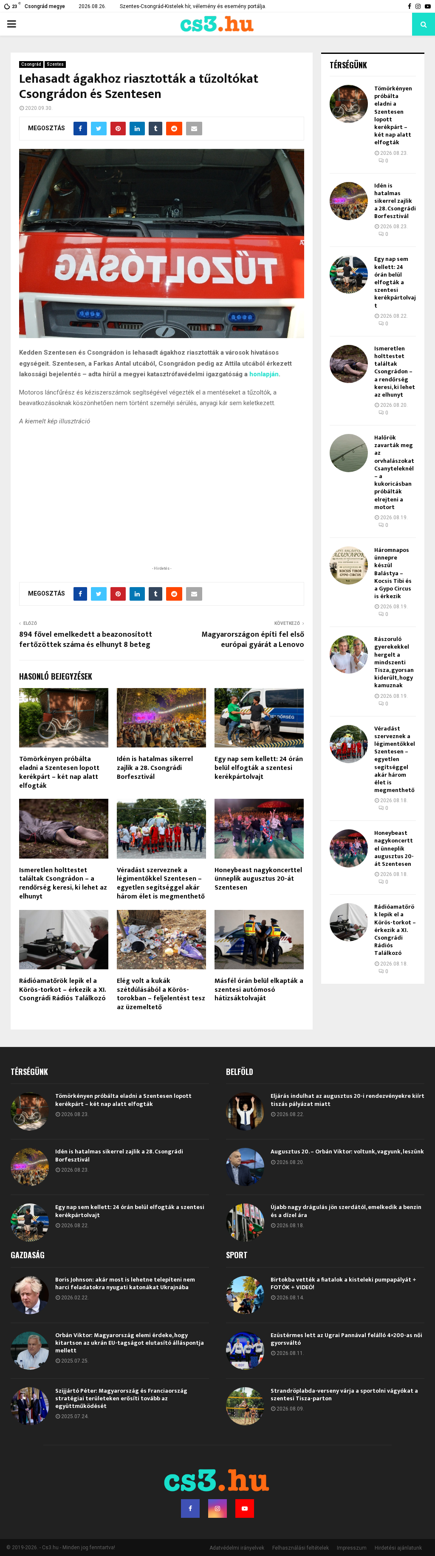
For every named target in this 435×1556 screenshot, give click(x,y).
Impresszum (352, 1548)
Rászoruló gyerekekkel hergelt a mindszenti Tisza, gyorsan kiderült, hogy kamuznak (394, 662)
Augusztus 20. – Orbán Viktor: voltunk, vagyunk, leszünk (347, 1151)
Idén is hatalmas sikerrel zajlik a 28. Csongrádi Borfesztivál (155, 768)
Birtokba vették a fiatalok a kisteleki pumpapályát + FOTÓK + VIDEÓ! (343, 1283)
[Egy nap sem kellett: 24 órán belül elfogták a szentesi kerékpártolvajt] (349, 274)
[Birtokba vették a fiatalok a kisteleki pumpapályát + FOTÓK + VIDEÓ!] (245, 1295)
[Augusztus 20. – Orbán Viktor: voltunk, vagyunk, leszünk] (245, 1167)
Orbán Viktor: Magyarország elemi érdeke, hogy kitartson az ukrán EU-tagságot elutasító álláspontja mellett (129, 1342)
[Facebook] (190, 1508)
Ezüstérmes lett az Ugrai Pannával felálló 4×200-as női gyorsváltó (346, 1339)
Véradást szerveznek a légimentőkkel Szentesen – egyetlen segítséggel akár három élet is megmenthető (161, 883)
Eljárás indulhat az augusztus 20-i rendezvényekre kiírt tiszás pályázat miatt (347, 1099)
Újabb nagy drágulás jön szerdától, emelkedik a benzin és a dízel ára (346, 1211)
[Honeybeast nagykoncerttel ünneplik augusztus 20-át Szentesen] (349, 848)
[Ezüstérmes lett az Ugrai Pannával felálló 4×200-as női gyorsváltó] (245, 1351)
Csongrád (31, 64)
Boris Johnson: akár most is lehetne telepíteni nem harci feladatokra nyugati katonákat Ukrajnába (125, 1283)
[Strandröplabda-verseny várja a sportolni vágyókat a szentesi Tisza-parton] (245, 1406)
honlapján (264, 374)
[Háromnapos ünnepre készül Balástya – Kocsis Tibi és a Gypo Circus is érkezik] (349, 565)
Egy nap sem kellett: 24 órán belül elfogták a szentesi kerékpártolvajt (259, 768)
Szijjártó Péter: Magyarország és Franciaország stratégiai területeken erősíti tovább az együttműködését (121, 1398)
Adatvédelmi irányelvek (236, 1548)
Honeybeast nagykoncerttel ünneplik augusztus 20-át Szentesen (258, 879)
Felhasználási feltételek (300, 1548)
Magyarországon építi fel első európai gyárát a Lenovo (252, 639)
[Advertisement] (161, 509)
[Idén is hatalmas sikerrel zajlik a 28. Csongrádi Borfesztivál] (349, 201)
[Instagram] (217, 1508)
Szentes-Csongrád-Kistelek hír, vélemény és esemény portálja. (193, 6)
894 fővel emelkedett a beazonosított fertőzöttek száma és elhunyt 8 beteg (85, 639)
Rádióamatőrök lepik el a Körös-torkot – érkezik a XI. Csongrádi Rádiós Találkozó (62, 990)
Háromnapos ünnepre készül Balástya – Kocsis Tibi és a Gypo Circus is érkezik (393, 573)
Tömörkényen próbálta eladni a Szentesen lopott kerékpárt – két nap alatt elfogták (59, 772)
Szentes (55, 64)
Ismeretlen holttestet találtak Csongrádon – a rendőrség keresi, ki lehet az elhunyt (63, 883)
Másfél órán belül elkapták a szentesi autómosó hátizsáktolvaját (259, 990)
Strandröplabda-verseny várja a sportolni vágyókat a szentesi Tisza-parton (344, 1394)
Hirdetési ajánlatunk (398, 1548)
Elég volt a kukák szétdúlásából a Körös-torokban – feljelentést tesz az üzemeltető (161, 994)
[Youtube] (244, 1508)
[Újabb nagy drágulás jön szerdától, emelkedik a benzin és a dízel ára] (245, 1222)
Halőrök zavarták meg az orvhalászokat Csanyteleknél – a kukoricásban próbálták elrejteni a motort (394, 472)
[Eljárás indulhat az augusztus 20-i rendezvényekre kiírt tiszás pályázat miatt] (245, 1111)
